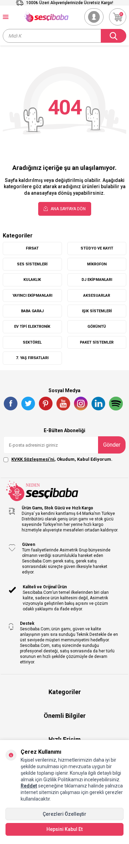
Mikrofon (97, 264)
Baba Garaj (32, 311)
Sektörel (32, 342)
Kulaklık (32, 279)
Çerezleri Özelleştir (64, 814)
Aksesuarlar (96, 295)
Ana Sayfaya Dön (68, 208)
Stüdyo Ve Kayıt (96, 248)
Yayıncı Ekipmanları (32, 295)
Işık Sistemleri (97, 311)
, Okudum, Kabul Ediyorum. (61, 459)
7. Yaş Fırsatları (32, 358)
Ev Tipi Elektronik (32, 326)
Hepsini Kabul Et (64, 829)
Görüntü (96, 326)
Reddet (29, 786)
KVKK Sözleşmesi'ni (32, 459)
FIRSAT (32, 248)
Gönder (111, 444)
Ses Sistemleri (32, 264)
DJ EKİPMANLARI (97, 279)
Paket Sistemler (97, 342)
